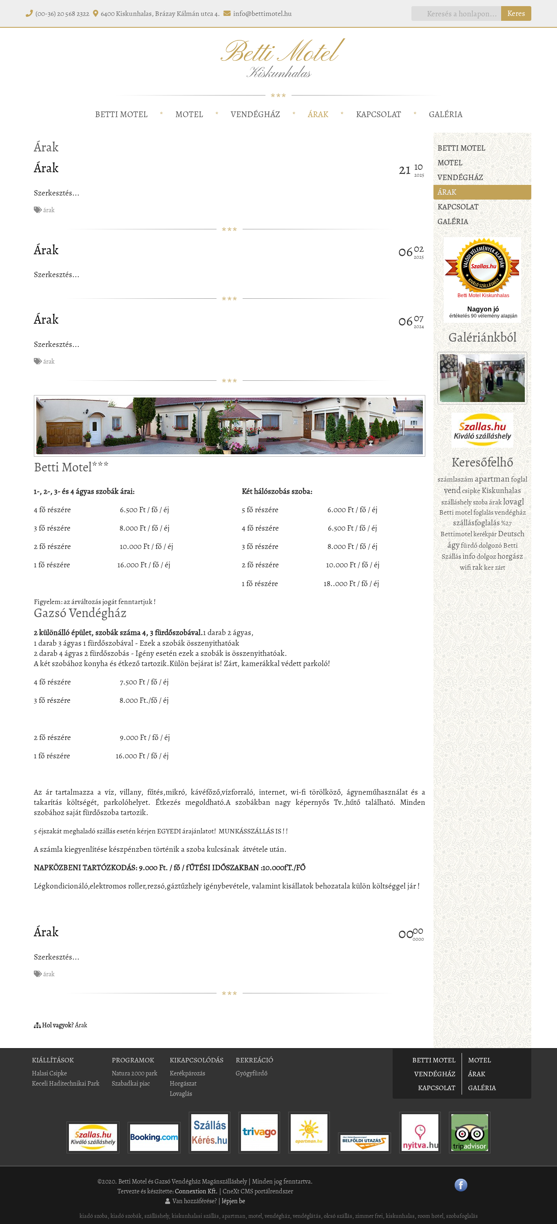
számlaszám (455, 479)
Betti (510, 545)
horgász (510, 556)
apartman (492, 478)
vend (452, 490)
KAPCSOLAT (378, 114)
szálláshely (456, 502)
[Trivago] (259, 1155)
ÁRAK (318, 114)
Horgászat (183, 1083)
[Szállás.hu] (93, 1155)
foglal (519, 479)
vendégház (510, 512)
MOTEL (189, 114)
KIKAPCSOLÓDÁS (196, 1060)
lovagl (513, 501)
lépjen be (233, 1201)
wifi (465, 567)
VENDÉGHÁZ (255, 114)
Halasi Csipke (49, 1073)
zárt (500, 567)
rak (477, 567)
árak (49, 210)
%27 (506, 523)
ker (489, 567)
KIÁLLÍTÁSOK (53, 1060)
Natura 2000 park (134, 1073)
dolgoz (486, 556)
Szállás (451, 556)
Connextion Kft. (196, 1191)
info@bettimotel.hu (262, 13)
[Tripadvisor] (470, 1155)
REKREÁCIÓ (254, 1060)
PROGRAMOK (133, 1060)
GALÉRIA (445, 114)
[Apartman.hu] (309, 1155)
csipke (471, 490)
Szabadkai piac (131, 1083)
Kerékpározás (187, 1073)
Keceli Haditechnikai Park (65, 1083)
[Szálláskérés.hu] (209, 1155)
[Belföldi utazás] (364, 1155)
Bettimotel (456, 534)
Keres (516, 13)
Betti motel (455, 512)
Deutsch (511, 533)
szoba (480, 502)
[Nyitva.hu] (420, 1155)
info (468, 556)
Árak (46, 168)
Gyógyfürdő (251, 1073)
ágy (453, 545)
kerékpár (485, 534)
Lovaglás (181, 1093)
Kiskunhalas (501, 490)
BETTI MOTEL (121, 114)
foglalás (483, 512)
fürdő (469, 545)
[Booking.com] (154, 1155)
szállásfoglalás (476, 522)
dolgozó (490, 545)
